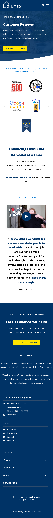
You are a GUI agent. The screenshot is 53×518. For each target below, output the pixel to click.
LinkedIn (11, 437)
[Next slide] (48, 106)
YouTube (11, 440)
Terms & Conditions (33, 511)
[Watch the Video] (26, 216)
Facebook (11, 429)
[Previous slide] (5, 106)
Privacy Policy (17, 511)
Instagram (12, 433)
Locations (11, 414)
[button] (43, 5)
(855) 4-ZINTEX (21, 411)
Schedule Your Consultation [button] (26, 342)
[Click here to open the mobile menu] (48, 5)
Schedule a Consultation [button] (15, 48)
